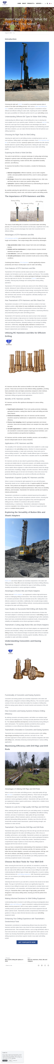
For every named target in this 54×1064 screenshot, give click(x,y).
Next (29, 958)
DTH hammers (24, 262)
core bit (44, 122)
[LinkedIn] (45, 965)
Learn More (14, 1058)
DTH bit (34, 278)
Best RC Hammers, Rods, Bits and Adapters (37, 960)
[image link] (4, 3)
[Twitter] (42, 965)
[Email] (48, 965)
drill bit (20, 104)
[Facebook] (38, 965)
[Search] (47, 3)
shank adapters (18, 594)
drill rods (9, 794)
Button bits (8, 580)
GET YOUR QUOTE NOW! (27, 942)
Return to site (9, 965)
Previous (8, 958)
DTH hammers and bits (11, 238)
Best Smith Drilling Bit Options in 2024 (14, 960)
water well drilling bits (16, 904)
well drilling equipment (24, 874)
